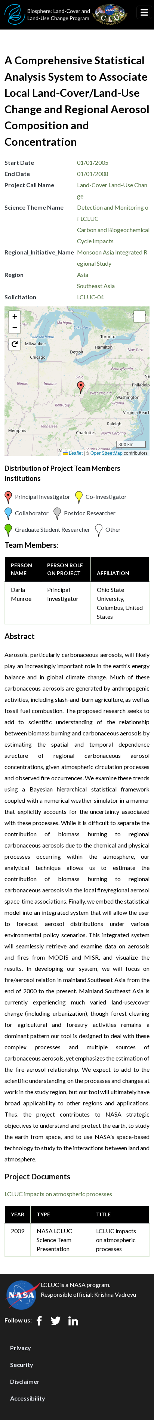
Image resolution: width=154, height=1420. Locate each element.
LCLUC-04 (90, 296)
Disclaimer (25, 1381)
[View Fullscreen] (139, 316)
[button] (80, 387)
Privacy (20, 1347)
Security (21, 1364)
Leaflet (75, 453)
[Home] (66, 8)
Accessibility (27, 1398)
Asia (82, 274)
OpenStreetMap (106, 453)
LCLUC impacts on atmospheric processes (58, 1193)
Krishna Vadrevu (115, 1294)
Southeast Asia (96, 285)
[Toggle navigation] (144, 12)
